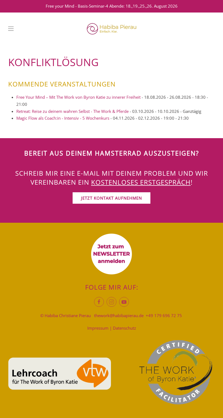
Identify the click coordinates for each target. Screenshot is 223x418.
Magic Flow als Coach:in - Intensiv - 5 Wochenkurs (62, 118)
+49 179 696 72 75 (164, 315)
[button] (11, 29)
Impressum (98, 328)
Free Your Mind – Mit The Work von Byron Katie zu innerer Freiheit (78, 97)
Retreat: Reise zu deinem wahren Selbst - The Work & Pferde (72, 111)
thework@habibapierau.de (119, 315)
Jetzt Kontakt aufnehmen (111, 198)
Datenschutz (124, 328)
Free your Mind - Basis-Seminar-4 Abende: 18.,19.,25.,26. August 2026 (112, 6)
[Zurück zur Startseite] (111, 29)
